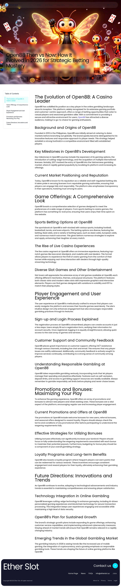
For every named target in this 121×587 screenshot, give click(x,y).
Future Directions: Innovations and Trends (17, 123)
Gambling (11, 48)
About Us (96, 581)
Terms (110, 581)
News (83, 573)
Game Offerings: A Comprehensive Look (17, 105)
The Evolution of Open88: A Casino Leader (15, 99)
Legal (115, 581)
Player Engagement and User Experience (16, 111)
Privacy (103, 581)
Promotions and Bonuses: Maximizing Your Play (14, 117)
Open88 (81, 117)
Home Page (73, 573)
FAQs (91, 573)
